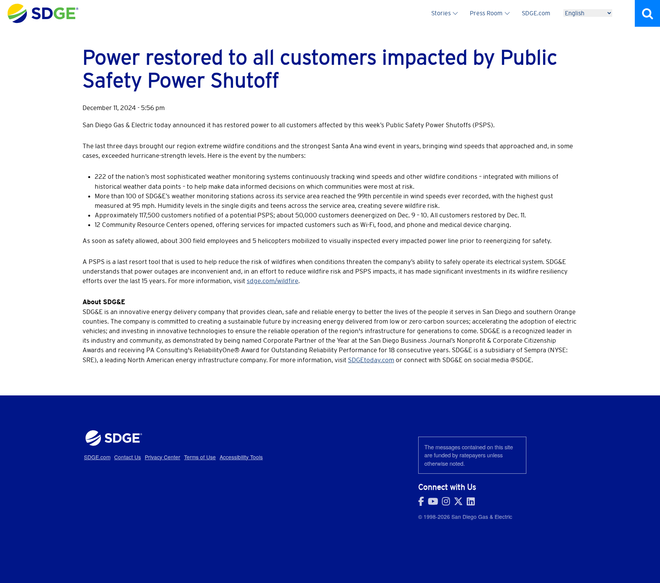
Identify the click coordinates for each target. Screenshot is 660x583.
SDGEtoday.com (371, 360)
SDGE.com (536, 13)
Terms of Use (200, 457)
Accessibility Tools (241, 457)
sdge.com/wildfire (272, 281)
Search (647, 13)
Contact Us (127, 457)
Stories (441, 13)
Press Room (486, 13)
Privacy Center (162, 457)
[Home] (43, 8)
